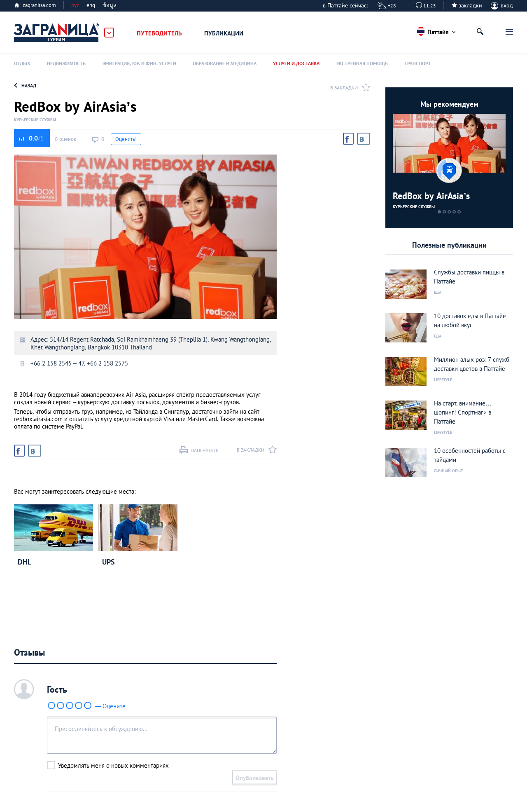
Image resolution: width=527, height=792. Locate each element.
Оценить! (126, 139)
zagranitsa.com (39, 5)
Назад (28, 85)
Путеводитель (159, 33)
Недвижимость (66, 63)
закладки (470, 5)
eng (90, 5)
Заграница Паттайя (57, 32)
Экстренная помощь (362, 63)
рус (75, 5)
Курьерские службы (35, 120)
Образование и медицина (225, 63)
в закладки (344, 87)
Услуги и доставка (296, 63)
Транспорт (417, 63)
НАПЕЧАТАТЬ (205, 450)
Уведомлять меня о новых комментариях (113, 765)
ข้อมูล (110, 5)
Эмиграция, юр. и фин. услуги (139, 63)
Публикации (223, 33)
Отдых (22, 63)
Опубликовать (254, 778)
